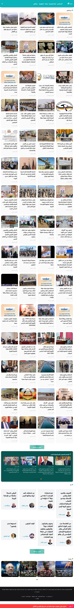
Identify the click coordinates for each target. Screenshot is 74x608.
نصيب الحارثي (61, 514)
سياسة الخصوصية (41, 596)
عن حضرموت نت (49, 596)
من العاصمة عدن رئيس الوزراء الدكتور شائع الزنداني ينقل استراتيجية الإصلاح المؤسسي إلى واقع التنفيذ (64, 530)
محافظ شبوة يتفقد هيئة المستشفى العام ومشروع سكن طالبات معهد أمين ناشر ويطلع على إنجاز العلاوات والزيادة (46, 292)
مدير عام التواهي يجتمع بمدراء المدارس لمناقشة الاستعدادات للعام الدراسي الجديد (65, 291)
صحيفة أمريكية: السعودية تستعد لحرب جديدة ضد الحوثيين (28, 262)
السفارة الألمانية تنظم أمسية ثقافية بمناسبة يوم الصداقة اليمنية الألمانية (28, 173)
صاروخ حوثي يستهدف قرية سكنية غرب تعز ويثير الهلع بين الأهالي (10, 29)
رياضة (46, 3)
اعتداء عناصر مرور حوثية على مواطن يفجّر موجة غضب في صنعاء (46, 262)
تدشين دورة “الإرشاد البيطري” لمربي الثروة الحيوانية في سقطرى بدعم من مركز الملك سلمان (65, 233)
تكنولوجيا (41, 3)
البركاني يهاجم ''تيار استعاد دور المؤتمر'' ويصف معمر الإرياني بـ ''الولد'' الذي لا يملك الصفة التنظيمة (10, 434)
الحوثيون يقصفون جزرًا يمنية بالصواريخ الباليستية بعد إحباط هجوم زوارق (46, 173)
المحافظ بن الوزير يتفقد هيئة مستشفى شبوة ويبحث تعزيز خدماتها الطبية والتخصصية (46, 320)
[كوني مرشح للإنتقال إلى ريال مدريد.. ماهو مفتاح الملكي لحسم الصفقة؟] (46, 569)
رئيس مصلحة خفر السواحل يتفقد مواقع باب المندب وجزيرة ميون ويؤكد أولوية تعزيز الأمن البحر (28, 202)
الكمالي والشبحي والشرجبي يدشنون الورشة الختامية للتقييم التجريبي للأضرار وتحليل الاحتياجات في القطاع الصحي (9, 59)
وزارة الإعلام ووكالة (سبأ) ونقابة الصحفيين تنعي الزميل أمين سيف (65, 320)
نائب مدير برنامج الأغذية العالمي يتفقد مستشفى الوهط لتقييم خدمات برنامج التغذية (10, 263)
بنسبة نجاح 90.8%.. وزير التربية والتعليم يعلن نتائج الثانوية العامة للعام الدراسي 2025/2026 (28, 321)
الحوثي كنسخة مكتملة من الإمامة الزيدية (10, 495)
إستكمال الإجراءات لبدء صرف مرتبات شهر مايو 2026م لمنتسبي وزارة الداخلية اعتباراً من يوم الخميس (46, 88)
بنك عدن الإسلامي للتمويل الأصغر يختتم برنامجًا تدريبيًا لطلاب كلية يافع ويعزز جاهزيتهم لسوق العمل (28, 349)
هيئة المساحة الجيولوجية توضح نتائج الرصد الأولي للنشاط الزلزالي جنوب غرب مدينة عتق (65, 116)
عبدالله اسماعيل (6, 505)
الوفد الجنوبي (29, 523)
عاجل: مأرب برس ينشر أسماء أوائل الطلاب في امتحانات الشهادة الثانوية (28, 404)
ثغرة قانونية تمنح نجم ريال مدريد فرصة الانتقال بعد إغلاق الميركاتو (28, 572)
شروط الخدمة (28, 596)
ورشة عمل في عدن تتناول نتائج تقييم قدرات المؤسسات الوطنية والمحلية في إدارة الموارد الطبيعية (64, 263)
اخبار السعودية (52, 3)
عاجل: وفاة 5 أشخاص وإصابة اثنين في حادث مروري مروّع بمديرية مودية (28, 376)
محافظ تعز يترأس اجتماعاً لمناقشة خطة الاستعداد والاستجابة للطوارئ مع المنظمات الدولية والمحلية (28, 58)
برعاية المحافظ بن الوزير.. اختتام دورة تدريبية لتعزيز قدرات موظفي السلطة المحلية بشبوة (29, 291)
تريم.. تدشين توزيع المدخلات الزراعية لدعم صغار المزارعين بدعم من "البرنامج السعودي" (11, 470)
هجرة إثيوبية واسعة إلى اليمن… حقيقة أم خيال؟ (29, 432)
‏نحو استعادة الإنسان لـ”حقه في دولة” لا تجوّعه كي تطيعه (46, 496)
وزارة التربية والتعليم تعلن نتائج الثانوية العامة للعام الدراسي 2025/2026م (65, 404)
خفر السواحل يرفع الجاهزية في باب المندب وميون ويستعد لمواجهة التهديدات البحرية (47, 202)
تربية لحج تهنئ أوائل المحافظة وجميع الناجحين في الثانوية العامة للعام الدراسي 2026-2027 (46, 349)
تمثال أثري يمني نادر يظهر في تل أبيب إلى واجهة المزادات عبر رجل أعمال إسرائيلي (47, 58)
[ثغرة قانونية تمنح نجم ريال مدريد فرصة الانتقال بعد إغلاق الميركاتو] (28, 569)
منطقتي (35, 3)
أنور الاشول (6, 536)
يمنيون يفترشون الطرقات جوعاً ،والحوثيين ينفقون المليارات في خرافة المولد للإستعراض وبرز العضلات (46, 530)
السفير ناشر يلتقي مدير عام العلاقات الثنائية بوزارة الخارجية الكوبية (10, 348)
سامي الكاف (43, 506)
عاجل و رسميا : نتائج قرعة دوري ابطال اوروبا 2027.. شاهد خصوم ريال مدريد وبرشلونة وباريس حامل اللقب (64, 574)
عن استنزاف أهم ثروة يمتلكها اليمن (28, 494)
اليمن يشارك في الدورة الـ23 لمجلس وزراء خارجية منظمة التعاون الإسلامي (64, 145)
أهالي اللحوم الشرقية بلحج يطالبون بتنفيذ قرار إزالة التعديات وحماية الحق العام (10, 145)
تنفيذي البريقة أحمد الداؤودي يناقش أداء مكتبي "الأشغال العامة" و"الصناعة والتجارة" (28, 88)
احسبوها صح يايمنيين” (11, 524)
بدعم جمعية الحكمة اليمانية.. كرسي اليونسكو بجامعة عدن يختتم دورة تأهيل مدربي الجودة (9, 174)
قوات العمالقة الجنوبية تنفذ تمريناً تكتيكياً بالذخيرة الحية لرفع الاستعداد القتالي (46, 145)
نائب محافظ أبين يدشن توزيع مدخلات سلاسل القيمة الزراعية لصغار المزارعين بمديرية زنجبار (29, 470)
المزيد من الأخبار (37, 447)
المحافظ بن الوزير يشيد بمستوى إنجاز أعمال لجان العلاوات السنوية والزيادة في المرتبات (64, 349)
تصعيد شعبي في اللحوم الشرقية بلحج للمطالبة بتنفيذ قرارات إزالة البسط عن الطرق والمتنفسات (27, 146)
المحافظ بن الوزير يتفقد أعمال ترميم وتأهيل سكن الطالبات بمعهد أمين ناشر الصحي (65, 377)
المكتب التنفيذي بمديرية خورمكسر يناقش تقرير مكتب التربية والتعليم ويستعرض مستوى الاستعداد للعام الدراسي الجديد (9, 204)
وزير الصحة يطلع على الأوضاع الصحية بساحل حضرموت (11, 376)
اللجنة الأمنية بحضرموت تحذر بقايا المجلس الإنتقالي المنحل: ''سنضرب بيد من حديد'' (47, 377)
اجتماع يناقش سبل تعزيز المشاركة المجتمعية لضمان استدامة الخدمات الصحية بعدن (10, 88)
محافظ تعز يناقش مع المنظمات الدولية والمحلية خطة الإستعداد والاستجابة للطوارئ (65, 202)
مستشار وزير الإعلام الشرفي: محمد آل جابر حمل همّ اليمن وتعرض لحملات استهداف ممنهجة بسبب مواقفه (63, 471)
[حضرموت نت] (70, 3)
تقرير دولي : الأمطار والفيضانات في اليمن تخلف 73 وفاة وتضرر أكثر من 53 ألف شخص (46, 405)
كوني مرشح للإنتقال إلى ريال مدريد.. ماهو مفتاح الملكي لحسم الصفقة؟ (46, 572)
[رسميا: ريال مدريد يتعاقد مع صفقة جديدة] (10, 569)
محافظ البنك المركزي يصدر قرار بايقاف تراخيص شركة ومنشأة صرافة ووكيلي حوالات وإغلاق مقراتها (65, 174)
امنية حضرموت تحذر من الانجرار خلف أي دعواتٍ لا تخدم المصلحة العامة (47, 433)
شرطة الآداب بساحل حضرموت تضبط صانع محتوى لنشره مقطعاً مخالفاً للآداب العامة (10, 291)
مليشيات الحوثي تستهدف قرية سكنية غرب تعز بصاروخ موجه (9, 320)
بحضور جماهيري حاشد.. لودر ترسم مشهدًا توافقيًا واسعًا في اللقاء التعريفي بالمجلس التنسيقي (28, 116)
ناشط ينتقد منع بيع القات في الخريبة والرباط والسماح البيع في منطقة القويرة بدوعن (10, 405)
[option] (63, 465)
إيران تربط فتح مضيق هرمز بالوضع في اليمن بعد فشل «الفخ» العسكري (47, 29)
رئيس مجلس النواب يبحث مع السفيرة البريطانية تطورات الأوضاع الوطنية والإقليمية (65, 88)
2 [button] (36, 579)
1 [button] (37, 579)
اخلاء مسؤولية (34, 596)
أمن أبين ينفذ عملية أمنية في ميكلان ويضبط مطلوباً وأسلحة (47, 232)
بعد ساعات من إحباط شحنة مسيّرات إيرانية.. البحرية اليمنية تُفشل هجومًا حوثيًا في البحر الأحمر (47, 116)
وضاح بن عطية (24, 536)
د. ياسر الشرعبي (61, 542)
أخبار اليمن (59, 3)
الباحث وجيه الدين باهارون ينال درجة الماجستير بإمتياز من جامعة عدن (65, 433)
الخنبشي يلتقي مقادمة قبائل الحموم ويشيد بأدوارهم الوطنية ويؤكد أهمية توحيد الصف (64, 30)
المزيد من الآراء (37, 551)
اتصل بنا (23, 596)
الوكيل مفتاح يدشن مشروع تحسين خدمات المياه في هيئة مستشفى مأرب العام (65, 57)
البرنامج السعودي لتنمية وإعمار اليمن (60, 454)
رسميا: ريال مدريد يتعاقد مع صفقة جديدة (10, 573)
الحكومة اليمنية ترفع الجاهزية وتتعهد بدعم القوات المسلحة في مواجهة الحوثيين (27, 29)
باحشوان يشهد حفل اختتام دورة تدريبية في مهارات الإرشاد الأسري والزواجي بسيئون (28, 233)
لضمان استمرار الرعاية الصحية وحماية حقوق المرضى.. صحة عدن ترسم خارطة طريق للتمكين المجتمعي (10, 117)
